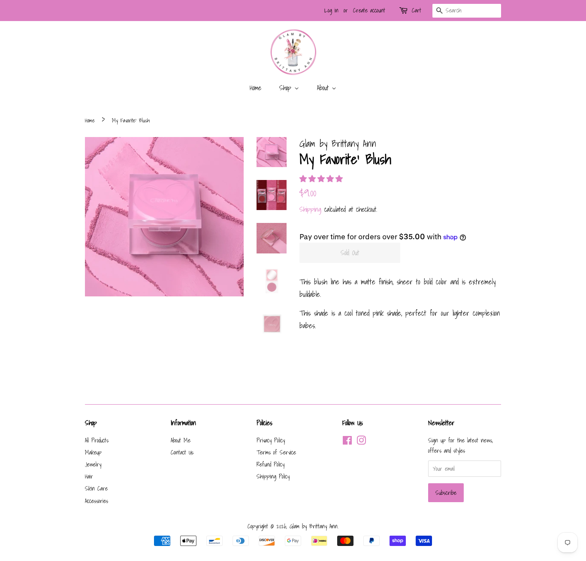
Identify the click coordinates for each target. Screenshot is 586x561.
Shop (286, 87)
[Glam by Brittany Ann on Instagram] (361, 442)
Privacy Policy (271, 440)
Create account (369, 10)
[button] (322, 178)
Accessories (96, 501)
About (324, 87)
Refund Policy (270, 464)
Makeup (93, 452)
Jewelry (93, 464)
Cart (416, 10)
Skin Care (96, 488)
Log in (331, 10)
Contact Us (182, 452)
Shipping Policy (273, 476)
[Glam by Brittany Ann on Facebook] (347, 442)
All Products (97, 440)
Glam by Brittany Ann (314, 526)
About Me (180, 440)
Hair (89, 476)
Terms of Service (276, 452)
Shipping (310, 209)
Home (255, 87)
